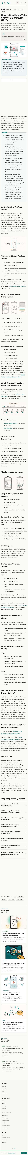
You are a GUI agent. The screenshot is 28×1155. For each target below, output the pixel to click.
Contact (4, 1142)
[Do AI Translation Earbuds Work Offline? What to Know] (14, 1011)
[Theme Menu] (21, 2)
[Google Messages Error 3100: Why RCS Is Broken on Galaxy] (14, 922)
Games (3, 1103)
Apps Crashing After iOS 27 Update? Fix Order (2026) (11, 993)
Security (4, 1106)
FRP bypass (5, 1128)
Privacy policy (11, 1153)
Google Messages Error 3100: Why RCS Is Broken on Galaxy (13, 934)
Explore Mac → (5, 1041)
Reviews (4, 1108)
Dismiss (24, 1153)
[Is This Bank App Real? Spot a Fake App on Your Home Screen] (14, 952)
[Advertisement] (14, 98)
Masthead (4, 1140)
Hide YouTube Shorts (10, 423)
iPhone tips (5, 1115)
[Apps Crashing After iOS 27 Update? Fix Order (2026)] (14, 982)
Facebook (20, 896)
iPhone (4, 1086)
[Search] (17, 2)
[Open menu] (25, 2)
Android (4, 1089)
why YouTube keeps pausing (17, 286)
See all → (4, 912)
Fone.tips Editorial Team (8, 36)
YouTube (3, 11)
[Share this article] (24, 39)
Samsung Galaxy (6, 1125)
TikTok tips (5, 1118)
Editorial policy (6, 1137)
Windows (4, 1094)
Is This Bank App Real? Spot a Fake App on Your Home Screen (14, 964)
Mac (3, 1091)
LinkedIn (11, 899)
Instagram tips (5, 1120)
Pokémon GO (5, 1123)
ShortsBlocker (8, 428)
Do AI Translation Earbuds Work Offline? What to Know (13, 1023)
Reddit (4, 899)
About (3, 1135)
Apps (3, 9)
